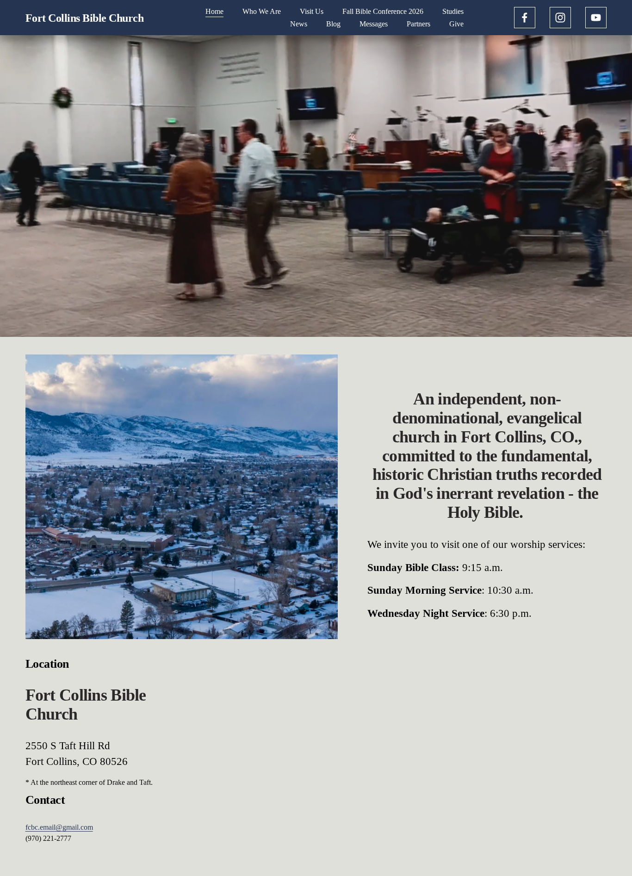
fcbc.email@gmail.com (59, 827)
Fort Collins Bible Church (84, 18)
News (298, 24)
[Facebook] (524, 17)
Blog (333, 24)
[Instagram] (560, 17)
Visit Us (311, 11)
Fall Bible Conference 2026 (382, 11)
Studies (453, 11)
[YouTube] (596, 17)
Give (456, 24)
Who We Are (261, 11)
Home (214, 11)
